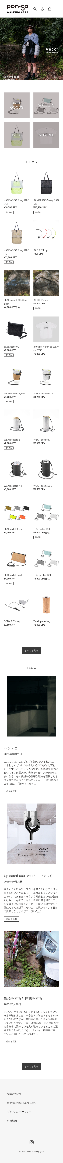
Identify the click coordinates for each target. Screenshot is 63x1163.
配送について (14, 1093)
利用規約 (12, 1120)
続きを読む (11, 791)
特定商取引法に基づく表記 (21, 1102)
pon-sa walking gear (35, 1152)
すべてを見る (31, 650)
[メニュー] (57, 8)
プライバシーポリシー (19, 1111)
